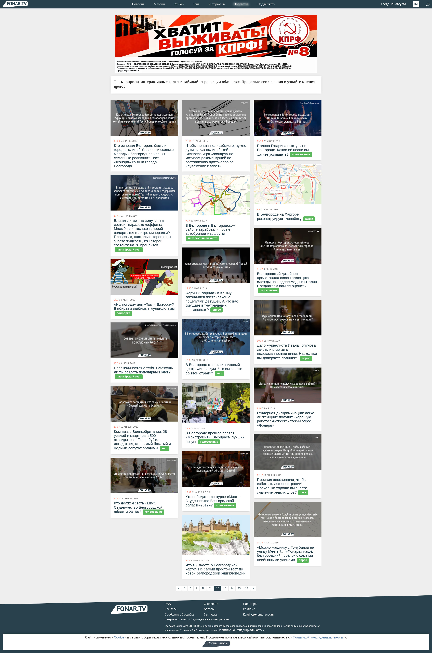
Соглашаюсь (217, 643)
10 (203, 588)
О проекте (211, 604)
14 (232, 588)
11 (210, 588)
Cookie (119, 637)
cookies (195, 626)
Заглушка (210, 614)
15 (239, 588)
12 (217, 588)
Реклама (249, 609)
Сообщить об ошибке (179, 614)
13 (224, 588)
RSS (168, 604)
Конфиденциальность (258, 614)
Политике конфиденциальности (240, 630)
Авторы (209, 609)
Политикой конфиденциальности (318, 637)
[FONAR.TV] (15, 4)
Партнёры (250, 604)
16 (246, 588)
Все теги (171, 609)
